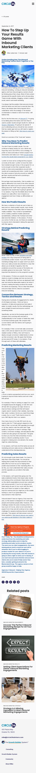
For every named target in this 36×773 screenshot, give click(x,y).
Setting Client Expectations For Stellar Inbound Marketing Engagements (18, 668)
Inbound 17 (23, 118)
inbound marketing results (11, 664)
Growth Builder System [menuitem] (9, 754)
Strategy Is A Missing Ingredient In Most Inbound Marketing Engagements (16, 710)
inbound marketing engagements (13, 622)
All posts (6, 16)
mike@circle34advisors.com (12, 737)
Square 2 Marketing (8, 125)
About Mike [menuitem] (9, 764)
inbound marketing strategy (12, 705)
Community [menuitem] (9, 759)
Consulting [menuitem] (9, 749)
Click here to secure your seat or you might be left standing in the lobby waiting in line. (17, 517)
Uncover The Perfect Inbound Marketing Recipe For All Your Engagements (17, 627)
